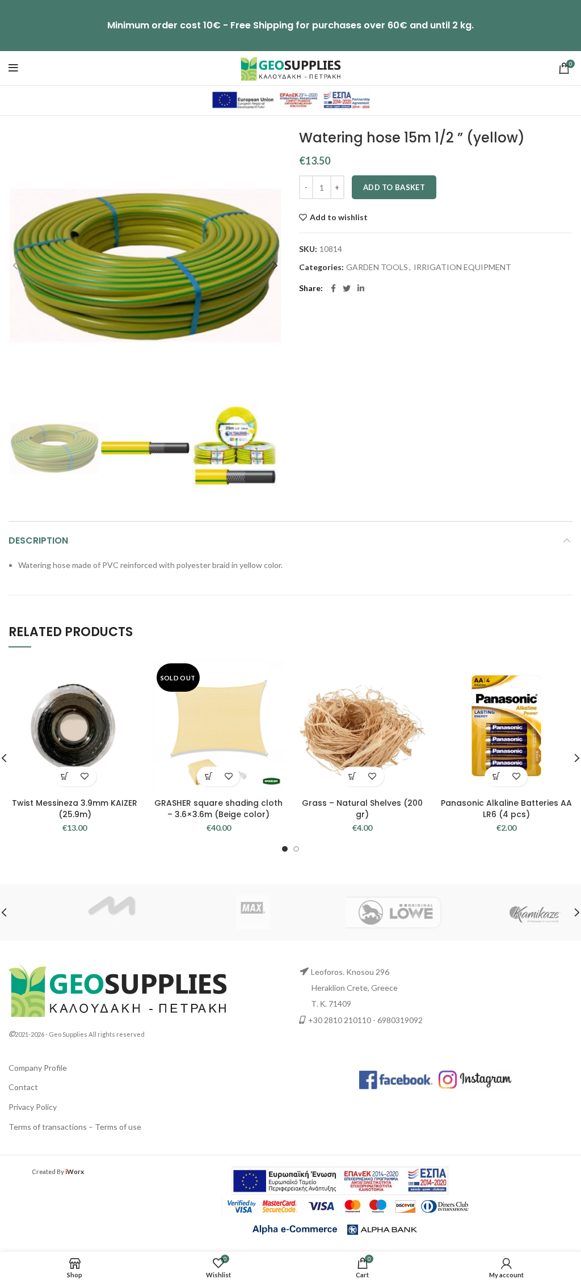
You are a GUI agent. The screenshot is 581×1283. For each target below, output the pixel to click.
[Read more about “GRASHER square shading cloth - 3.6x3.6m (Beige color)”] (208, 776)
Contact (23, 1087)
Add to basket (394, 187)
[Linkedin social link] (361, 288)
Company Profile (38, 1067)
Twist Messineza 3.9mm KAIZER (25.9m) (74, 808)
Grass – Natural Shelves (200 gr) (362, 808)
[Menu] (13, 68)
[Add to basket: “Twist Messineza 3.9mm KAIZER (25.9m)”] (65, 776)
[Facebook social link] (333, 288)
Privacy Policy (33, 1107)
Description (38, 540)
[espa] (290, 99)
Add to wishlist (339, 217)
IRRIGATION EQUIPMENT (462, 267)
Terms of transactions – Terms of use (75, 1126)
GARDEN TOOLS (377, 267)
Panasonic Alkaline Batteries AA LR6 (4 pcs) (506, 808)
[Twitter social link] (346, 288)
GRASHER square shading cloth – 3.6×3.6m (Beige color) (218, 808)
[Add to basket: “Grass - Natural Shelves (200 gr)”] (353, 776)
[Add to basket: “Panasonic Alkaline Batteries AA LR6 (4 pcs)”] (496, 776)
